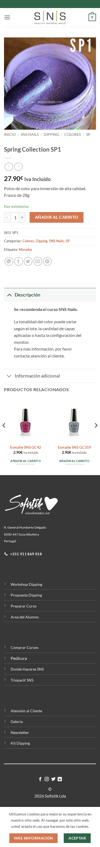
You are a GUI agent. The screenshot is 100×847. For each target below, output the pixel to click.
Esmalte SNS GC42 (25, 447)
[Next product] (9, 167)
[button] (7, 17)
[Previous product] (18, 167)
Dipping (51, 134)
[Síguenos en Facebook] (40, 779)
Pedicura (19, 658)
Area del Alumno (25, 617)
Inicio (10, 134)
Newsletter (20, 732)
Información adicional (37, 376)
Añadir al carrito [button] (25, 461)
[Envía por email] (37, 261)
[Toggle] (9, 295)
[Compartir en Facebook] (18, 261)
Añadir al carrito (56, 217)
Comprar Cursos (24, 647)
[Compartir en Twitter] (28, 261)
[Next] (96, 436)
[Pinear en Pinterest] (47, 261)
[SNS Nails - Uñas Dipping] (50, 17)
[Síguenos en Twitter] (53, 779)
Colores (72, 134)
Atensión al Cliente (26, 711)
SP (88, 134)
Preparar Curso (24, 606)
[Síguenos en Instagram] (47, 779)
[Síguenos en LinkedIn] (60, 779)
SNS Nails (30, 134)
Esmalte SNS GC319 (74, 447)
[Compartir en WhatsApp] (9, 261)
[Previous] (4, 436)
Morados (25, 249)
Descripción (27, 295)
